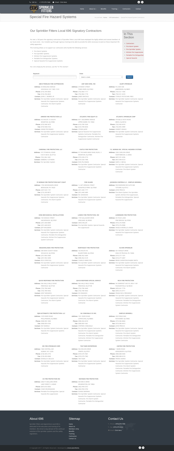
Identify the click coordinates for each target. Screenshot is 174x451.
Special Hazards (131, 58)
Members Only (74, 429)
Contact (138, 9)
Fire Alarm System (132, 46)
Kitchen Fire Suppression (134, 52)
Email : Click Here (61, 2)
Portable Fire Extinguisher (135, 55)
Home (82, 9)
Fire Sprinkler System (133, 49)
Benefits (104, 9)
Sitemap (74, 418)
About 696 (37, 418)
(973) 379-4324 (118, 427)
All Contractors (114, 17)
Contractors (127, 9)
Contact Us (72, 439)
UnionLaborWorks (73, 448)
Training (115, 9)
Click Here (118, 430)
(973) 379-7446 (120, 424)
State (81, 74)
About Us (92, 9)
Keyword (36, 74)
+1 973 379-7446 (44, 2)
